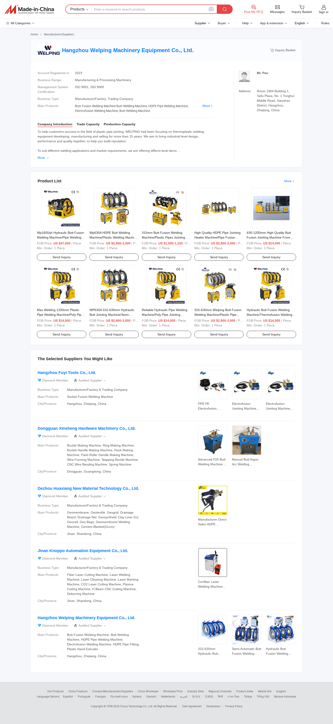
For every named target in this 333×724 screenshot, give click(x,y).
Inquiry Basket (282, 50)
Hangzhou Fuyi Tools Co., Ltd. (67, 372)
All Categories (21, 23)
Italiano (137, 696)
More (206, 106)
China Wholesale (148, 691)
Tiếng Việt (263, 696)
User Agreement (192, 706)
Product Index (244, 691)
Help (245, 23)
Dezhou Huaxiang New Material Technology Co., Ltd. (88, 488)
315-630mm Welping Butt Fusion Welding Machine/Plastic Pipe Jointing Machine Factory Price (217, 314)
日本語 (209, 696)
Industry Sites (195, 691)
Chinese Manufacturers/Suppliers (112, 691)
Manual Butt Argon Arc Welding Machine (245, 464)
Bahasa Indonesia (285, 696)
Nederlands (168, 696)
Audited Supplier (92, 380)
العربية (183, 696)
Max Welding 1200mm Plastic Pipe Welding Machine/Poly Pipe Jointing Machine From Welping (60, 314)
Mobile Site (264, 691)
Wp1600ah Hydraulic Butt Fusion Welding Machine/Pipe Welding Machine (60, 237)
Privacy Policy (233, 706)
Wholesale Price (173, 691)
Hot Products (55, 691)
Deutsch (151, 696)
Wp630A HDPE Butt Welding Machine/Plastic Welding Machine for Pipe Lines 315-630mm (113, 237)
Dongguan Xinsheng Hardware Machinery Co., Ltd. (87, 428)
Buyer (222, 23)
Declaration (213, 706)
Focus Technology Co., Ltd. (137, 706)
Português (84, 696)
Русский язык (119, 696)
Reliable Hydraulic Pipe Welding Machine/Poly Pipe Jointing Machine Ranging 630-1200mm (164, 314)
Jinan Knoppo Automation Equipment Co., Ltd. (83, 550)
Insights (281, 691)
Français (100, 696)
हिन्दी (220, 696)
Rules (325, 23)
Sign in (323, 12)
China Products (77, 691)
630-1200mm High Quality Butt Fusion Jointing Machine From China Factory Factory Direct (269, 237)
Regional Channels (220, 691)
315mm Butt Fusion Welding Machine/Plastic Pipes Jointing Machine (163, 237)
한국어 (196, 696)
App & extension (271, 23)
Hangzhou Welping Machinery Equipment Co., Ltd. (86, 617)
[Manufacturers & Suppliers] (29, 9)
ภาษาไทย (233, 696)
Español (68, 696)
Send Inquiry (62, 257)
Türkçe (248, 696)
